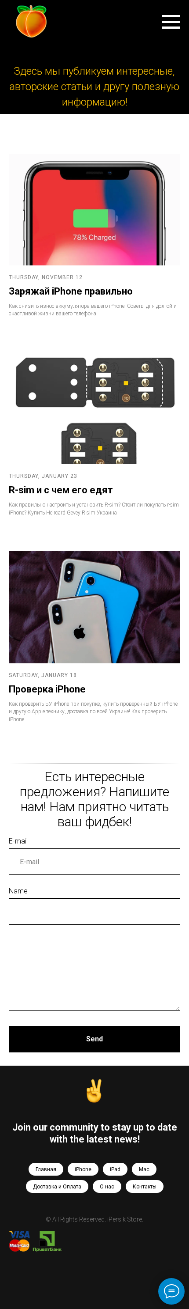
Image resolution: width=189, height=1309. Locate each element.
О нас (107, 1187)
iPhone (83, 1169)
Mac (144, 1169)
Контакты (144, 1187)
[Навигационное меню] (171, 22)
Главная (46, 1169)
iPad (115, 1169)
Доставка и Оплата (57, 1187)
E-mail (18, 841)
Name (18, 891)
